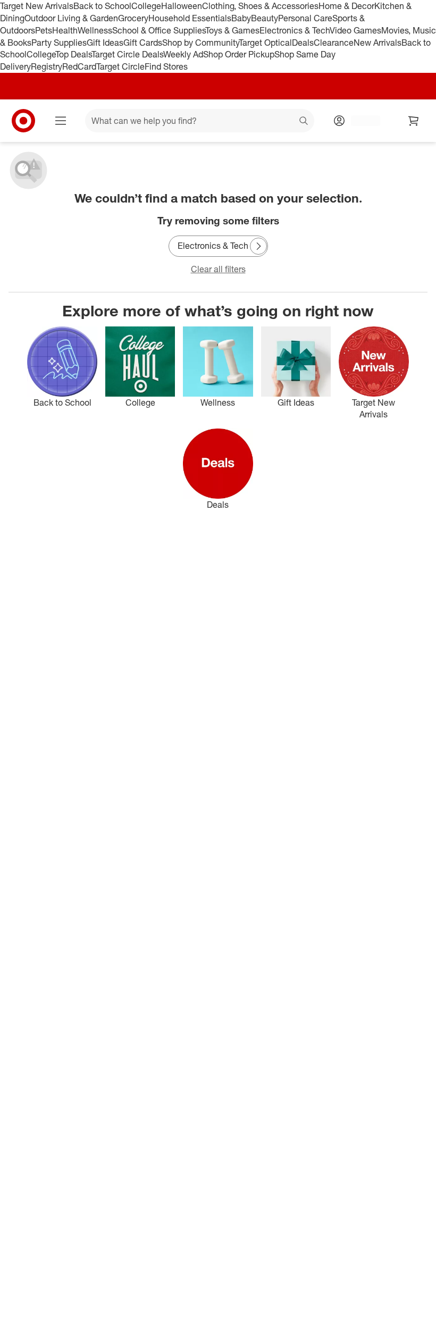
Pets (43, 30)
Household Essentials (189, 18)
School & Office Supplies (158, 30)
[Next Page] (258, 246)
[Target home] (23, 120)
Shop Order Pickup (238, 54)
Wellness (95, 30)
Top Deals (73, 54)
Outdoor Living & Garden (71, 18)
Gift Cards (142, 42)
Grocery (133, 18)
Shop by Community (200, 42)
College (146, 6)
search (304, 121)
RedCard (79, 66)
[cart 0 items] (413, 120)
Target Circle (120, 66)
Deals (303, 42)
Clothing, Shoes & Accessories (260, 6)
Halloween (181, 6)
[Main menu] (60, 120)
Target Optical (265, 42)
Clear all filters (218, 269)
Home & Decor (346, 6)
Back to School (102, 6)
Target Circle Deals (127, 54)
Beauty (264, 18)
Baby (241, 18)
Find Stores (166, 66)
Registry (46, 66)
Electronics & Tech (294, 30)
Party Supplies (59, 42)
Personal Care (305, 18)
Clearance (334, 42)
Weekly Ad (183, 54)
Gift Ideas (105, 42)
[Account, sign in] (360, 120)
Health (65, 30)
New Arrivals (377, 42)
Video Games (355, 30)
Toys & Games (232, 30)
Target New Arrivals (36, 6)
